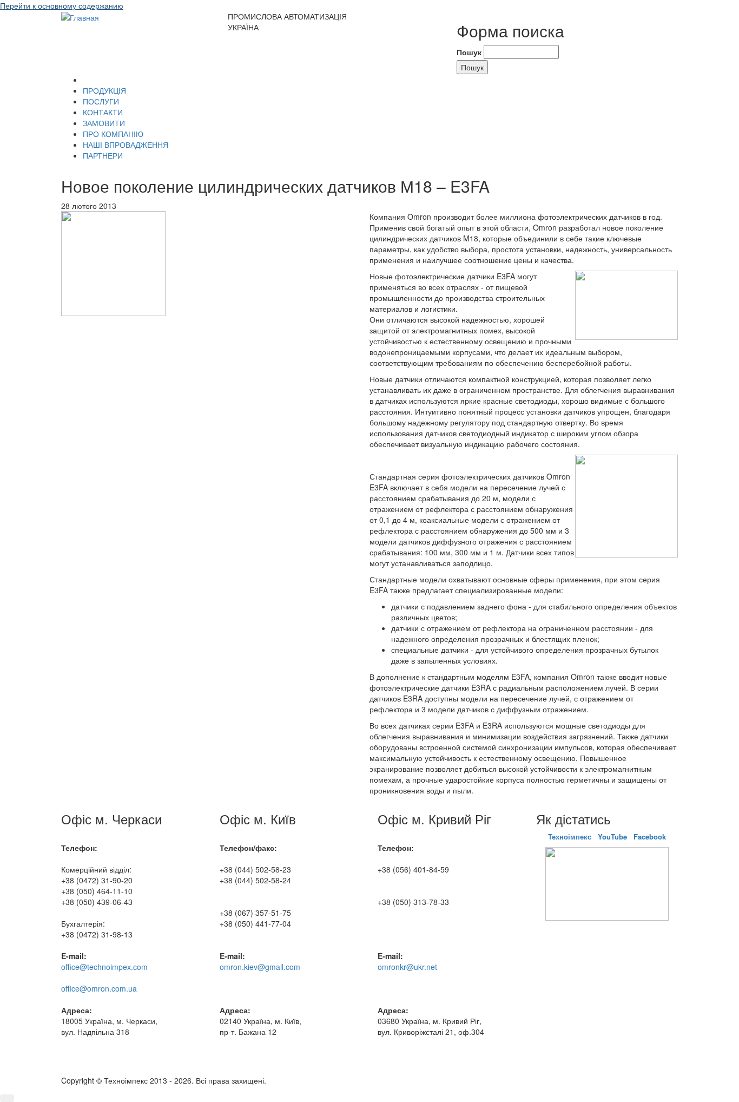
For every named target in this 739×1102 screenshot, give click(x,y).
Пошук (469, 52)
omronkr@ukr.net (407, 966)
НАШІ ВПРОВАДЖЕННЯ (125, 144)
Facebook (650, 836)
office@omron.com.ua (99, 988)
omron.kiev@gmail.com (260, 966)
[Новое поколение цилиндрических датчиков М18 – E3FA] (113, 262)
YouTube (612, 836)
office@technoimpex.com (104, 966)
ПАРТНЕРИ (103, 155)
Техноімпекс (570, 836)
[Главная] (80, 16)
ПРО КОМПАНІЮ (113, 133)
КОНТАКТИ (103, 112)
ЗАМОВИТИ (104, 122)
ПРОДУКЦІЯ (104, 90)
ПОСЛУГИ (101, 101)
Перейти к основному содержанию (61, 5)
